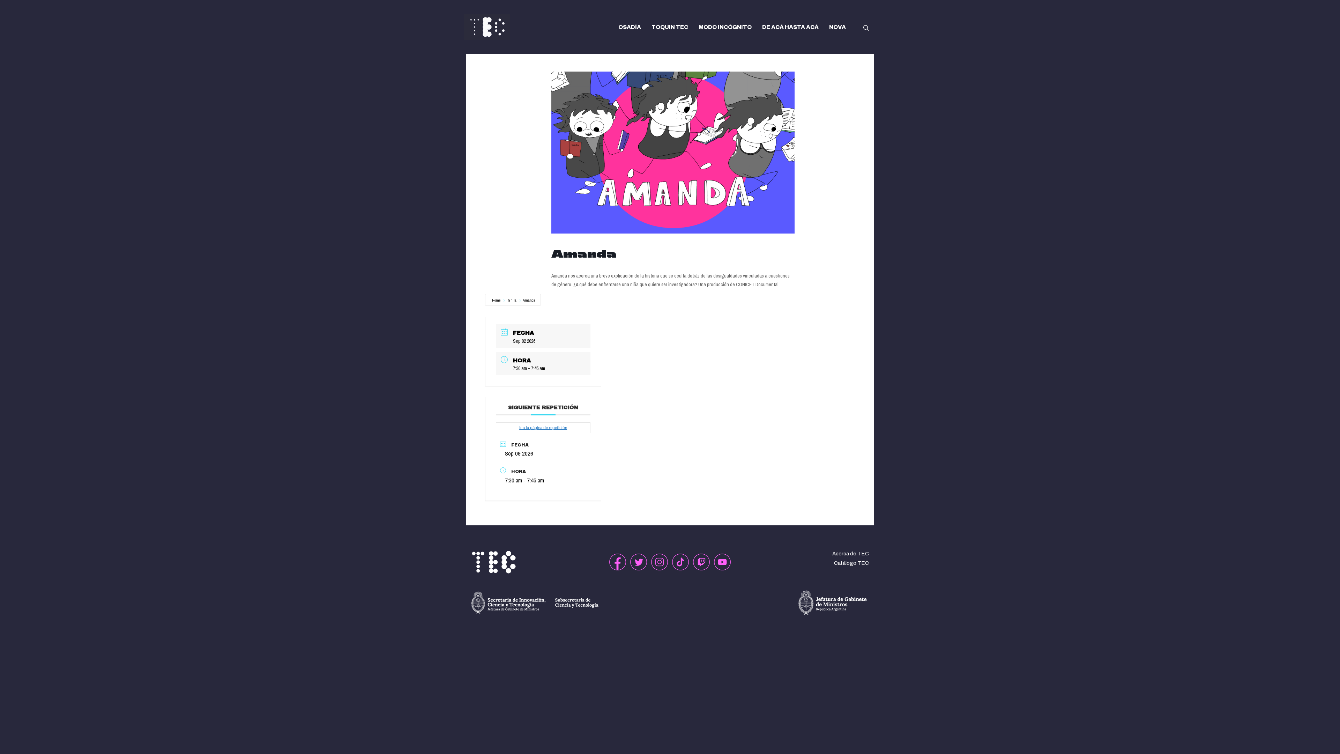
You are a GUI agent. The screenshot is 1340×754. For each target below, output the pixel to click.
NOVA (837, 27)
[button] (866, 27)
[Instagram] (659, 562)
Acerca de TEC (850, 553)
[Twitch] (701, 562)
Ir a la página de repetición (543, 427)
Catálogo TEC (851, 563)
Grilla (512, 300)
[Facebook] (617, 562)
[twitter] (638, 562)
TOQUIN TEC (670, 27)
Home (496, 300)
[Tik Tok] (680, 562)
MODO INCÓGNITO (725, 27)
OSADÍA (629, 27)
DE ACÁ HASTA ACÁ (790, 27)
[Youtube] (722, 562)
